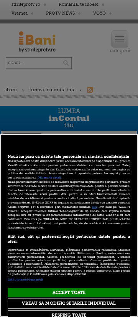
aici (94, 207)
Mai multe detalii (49, 177)
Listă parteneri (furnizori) (25, 279)
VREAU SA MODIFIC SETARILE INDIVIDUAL (69, 303)
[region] (69, 225)
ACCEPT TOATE (69, 292)
